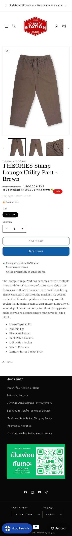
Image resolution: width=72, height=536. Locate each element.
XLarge (10, 214)
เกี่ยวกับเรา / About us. (19, 425)
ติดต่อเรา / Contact (17, 395)
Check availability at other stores (25, 271)
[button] (6, 26)
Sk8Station (30, 533)
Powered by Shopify (45, 533)
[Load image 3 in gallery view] (55, 147)
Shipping (7, 196)
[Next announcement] (65, 5)
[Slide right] (68, 148)
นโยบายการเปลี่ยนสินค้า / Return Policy (29, 433)
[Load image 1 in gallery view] (17, 147)
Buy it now (36, 251)
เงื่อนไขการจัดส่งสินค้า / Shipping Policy (29, 418)
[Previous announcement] (6, 5)
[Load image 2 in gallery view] (36, 147)
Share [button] (9, 362)
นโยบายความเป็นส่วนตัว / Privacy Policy (29, 403)
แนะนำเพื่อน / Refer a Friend (23, 387)
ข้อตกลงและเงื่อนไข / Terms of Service (29, 410)
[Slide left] (3, 148)
